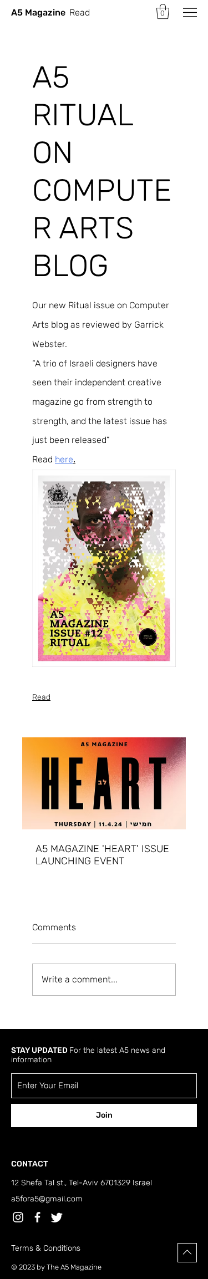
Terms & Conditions (45, 1248)
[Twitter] (57, 1217)
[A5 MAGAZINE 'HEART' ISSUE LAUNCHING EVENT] (104, 783)
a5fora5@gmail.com (47, 1199)
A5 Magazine (38, 12)
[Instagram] (18, 1217)
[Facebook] (37, 1217)
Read (41, 697)
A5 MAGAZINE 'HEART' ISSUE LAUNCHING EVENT (102, 855)
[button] (162, 11)
